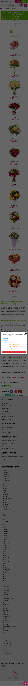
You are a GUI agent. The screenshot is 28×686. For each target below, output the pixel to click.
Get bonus (14, 352)
